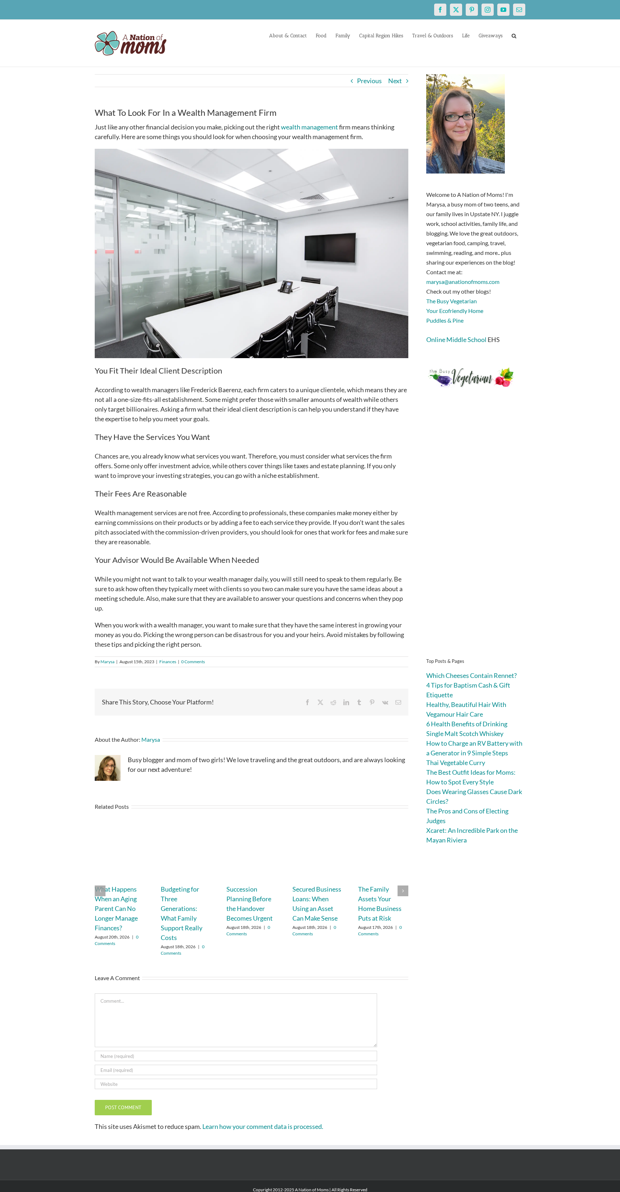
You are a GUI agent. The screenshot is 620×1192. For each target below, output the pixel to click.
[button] (514, 35)
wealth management (309, 127)
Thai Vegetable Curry (455, 762)
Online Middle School (456, 339)
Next (395, 81)
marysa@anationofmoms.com (462, 281)
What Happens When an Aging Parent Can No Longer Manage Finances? (116, 908)
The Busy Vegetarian (451, 301)
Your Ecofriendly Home (454, 310)
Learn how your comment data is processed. (262, 1126)
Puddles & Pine (445, 320)
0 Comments (193, 661)
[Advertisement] (475, 534)
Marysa (107, 661)
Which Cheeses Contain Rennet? (471, 675)
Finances (167, 661)
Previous (369, 81)
